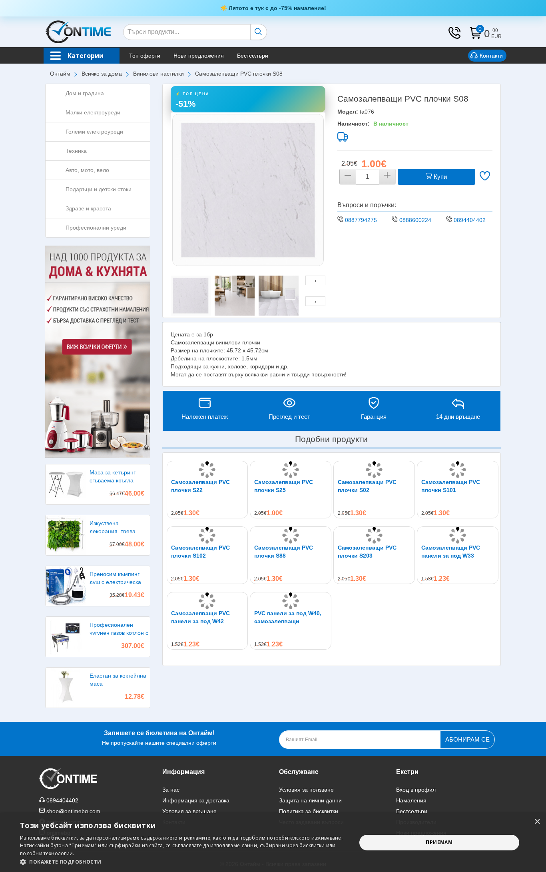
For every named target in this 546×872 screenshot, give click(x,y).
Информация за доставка (195, 800)
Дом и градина (85, 93)
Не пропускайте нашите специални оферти (159, 738)
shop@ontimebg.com (73, 811)
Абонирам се (467, 739)
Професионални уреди (96, 227)
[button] (183, 862)
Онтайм (60, 73)
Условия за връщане (189, 811)
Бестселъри (252, 55)
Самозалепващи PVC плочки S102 (200, 551)
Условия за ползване (306, 789)
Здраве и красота (88, 208)
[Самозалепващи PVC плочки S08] (248, 190)
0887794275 (361, 220)
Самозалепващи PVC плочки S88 (283, 551)
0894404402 (470, 220)
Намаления (411, 800)
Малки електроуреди (93, 112)
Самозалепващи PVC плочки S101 (450, 486)
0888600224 (415, 220)
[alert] (273, 842)
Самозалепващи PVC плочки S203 (367, 551)
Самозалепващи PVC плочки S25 (283, 486)
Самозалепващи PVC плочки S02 (367, 486)
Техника (76, 151)
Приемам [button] (439, 842)
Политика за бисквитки (308, 811)
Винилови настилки (158, 73)
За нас (170, 789)
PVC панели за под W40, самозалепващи (287, 617)
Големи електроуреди (94, 131)
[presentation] (315, 280)
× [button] (537, 822)
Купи (439, 176)
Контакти (491, 55)
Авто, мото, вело (87, 170)
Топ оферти (144, 55)
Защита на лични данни (310, 800)
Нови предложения (198, 55)
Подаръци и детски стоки (99, 189)
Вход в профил (416, 789)
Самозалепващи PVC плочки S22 (200, 486)
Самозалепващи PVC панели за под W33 (450, 551)
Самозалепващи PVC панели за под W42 (200, 617)
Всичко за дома (102, 73)
